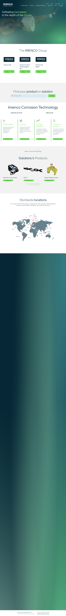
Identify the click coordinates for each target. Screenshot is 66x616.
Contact (61, 5)
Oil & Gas (32, 5)
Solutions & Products (41, 5)
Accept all (46, 613)
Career (47, 3)
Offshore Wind (24, 5)
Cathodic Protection (40, 125)
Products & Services (56, 125)
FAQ (56, 5)
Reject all (40, 613)
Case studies (57, 3)
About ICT (50, 5)
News (52, 3)
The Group (33, 50)
